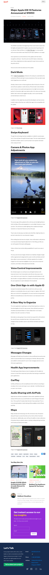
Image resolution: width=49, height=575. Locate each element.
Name (15, 525)
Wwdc (38, 456)
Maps (27, 456)
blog (12, 7)
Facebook (44, 454)
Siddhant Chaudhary (24, 496)
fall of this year (31, 50)
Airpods (16, 454)
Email (15, 531)
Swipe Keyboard (33, 456)
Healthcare (31, 482)
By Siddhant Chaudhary (16, 16)
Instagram (36, 569)
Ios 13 (24, 456)
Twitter (42, 454)
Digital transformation (34, 480)
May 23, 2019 (19, 480)
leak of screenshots (19, 75)
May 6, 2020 (38, 482)
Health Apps (19, 456)
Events (24, 16)
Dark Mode (13, 456)
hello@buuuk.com (36, 551)
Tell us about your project (13, 564)
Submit (34, 533)
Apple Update (26, 454)
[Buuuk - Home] (6, 2)
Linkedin (40, 569)
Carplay (35, 454)
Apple (12, 454)
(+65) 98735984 (36, 557)
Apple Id (20, 454)
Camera (31, 454)
